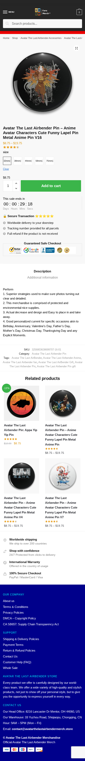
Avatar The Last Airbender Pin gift (56, 366)
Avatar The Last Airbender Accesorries (41, 38)
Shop (15, 38)
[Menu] (5, 12)
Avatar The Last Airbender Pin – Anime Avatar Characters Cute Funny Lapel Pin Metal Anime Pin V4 (20, 507)
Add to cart (51, 186)
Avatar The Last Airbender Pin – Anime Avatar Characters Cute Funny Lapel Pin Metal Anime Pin (61, 435)
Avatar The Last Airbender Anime (62, 357)
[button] (76, 48)
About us (8, 601)
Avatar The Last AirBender (27, 357)
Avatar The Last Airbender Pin (49, 353)
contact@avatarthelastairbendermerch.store (42, 729)
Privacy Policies (13, 612)
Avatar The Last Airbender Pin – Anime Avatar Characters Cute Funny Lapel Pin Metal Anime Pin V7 (61, 507)
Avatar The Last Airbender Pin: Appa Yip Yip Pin (20, 430)
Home (6, 38)
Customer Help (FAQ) (17, 662)
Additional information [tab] (42, 277)
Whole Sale (10, 668)
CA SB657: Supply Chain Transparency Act (31, 624)
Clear (6, 169)
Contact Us (10, 656)
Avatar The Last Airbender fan (20, 362)
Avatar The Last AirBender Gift (56, 362)
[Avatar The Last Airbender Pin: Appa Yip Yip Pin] (21, 403)
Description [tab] (42, 271)
